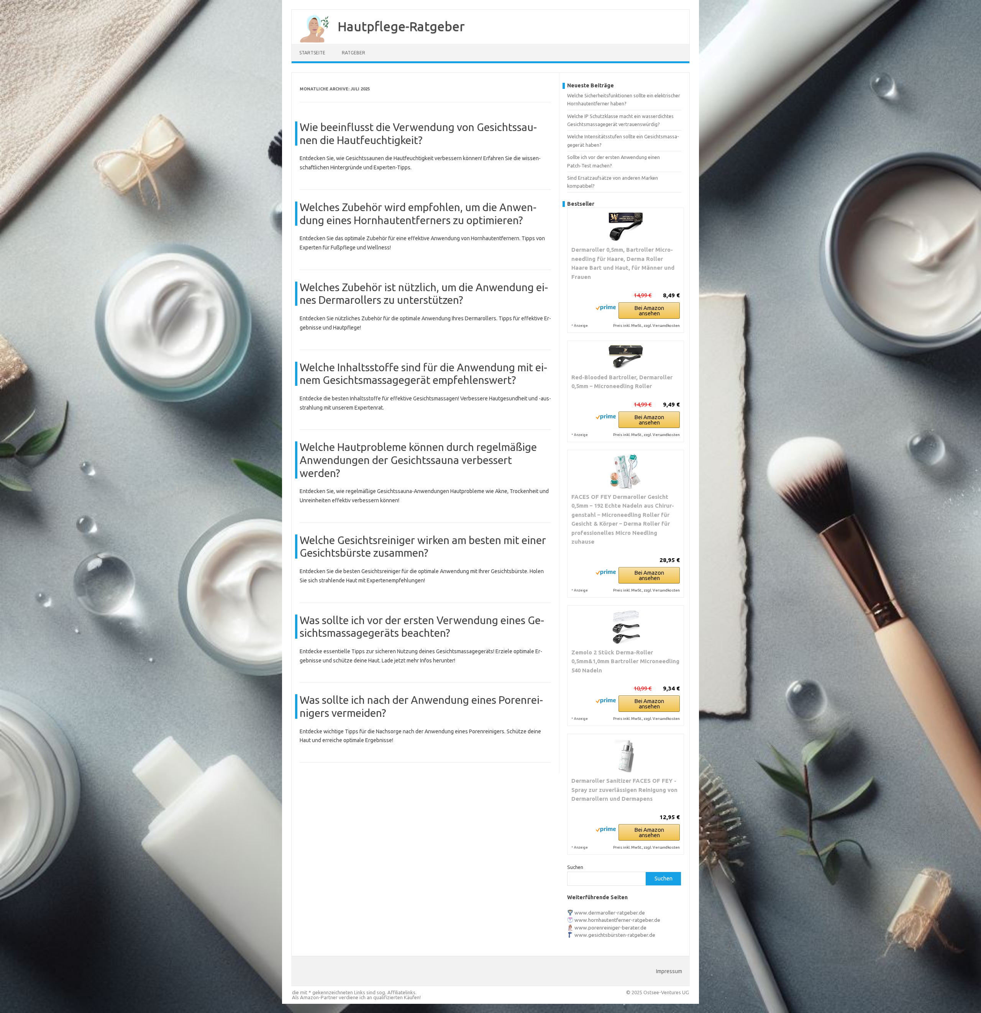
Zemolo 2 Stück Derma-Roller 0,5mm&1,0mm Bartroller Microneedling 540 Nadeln (625, 661)
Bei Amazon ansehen (649, 310)
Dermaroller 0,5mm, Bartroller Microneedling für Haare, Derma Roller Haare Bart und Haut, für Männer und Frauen (622, 263)
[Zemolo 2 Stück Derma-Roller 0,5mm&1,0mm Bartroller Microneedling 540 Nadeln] (625, 627)
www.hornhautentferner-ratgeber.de (617, 920)
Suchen (575, 867)
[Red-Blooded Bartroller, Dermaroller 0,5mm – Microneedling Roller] (625, 357)
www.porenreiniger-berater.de (610, 927)
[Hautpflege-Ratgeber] (311, 41)
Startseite (312, 52)
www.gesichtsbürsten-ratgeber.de (614, 935)
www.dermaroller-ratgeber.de (609, 913)
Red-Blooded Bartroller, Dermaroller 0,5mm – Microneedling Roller (622, 382)
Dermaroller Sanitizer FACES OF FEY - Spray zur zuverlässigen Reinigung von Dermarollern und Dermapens (624, 789)
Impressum (669, 971)
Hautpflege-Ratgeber (401, 26)
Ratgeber (353, 52)
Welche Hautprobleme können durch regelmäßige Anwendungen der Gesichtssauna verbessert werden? (418, 460)
